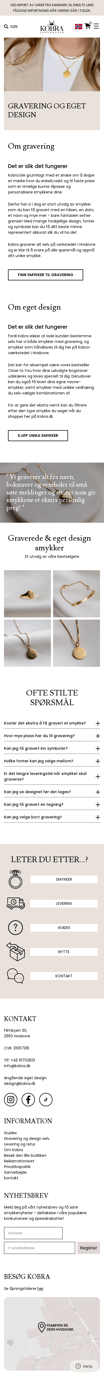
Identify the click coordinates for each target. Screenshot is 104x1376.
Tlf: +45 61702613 (19, 1060)
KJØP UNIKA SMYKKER (38, 435)
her (40, 1288)
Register (88, 1248)
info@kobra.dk (17, 1065)
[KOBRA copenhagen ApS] (52, 26)
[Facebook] (28, 1099)
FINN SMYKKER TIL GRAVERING (45, 274)
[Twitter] (46, 1099)
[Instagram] (10, 1099)
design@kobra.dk (19, 1083)
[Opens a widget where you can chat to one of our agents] (84, 1366)
